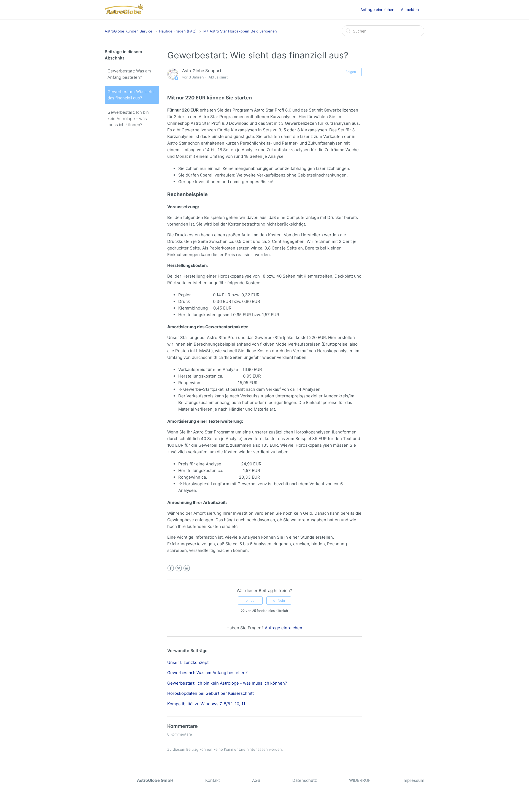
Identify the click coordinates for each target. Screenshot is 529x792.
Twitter (178, 568)
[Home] (124, 12)
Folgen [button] (351, 72)
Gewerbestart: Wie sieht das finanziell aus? (130, 95)
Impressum (413, 780)
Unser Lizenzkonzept (188, 662)
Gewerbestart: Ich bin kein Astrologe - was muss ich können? (128, 118)
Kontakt (212, 780)
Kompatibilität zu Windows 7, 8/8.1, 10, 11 (206, 703)
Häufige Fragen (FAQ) (178, 31)
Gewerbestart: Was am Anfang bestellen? (129, 74)
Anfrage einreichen (377, 9)
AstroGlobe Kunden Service (128, 31)
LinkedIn (186, 568)
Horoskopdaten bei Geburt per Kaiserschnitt (210, 693)
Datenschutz (304, 780)
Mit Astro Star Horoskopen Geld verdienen (240, 31)
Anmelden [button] (410, 9)
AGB (256, 780)
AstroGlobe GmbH (155, 780)
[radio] (250, 600)
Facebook (170, 568)
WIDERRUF (360, 780)
